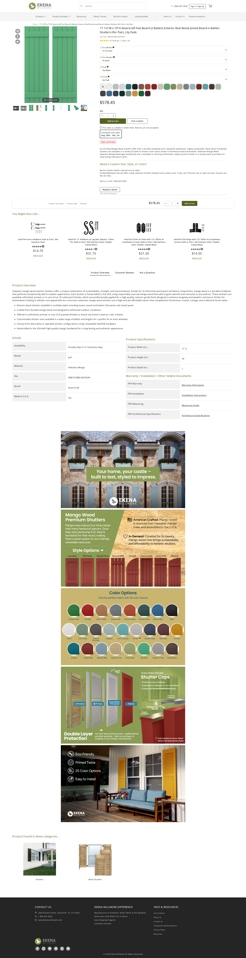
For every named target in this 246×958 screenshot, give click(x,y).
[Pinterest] (56, 948)
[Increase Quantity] (113, 116)
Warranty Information (193, 385)
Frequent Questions (197, 16)
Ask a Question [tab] (147, 272)
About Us (167, 16)
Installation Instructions (194, 395)
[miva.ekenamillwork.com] (40, 6)
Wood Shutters (95, 879)
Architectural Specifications (196, 415)
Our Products (159, 913)
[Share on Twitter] (17, 42)
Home (35, 24)
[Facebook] (37, 948)
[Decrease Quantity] (102, 116)
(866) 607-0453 (181, 6)
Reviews (83, 203)
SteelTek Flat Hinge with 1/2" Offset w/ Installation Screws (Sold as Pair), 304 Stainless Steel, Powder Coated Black (197, 242)
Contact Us (180, 16)
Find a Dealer (137, 121)
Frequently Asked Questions (165, 926)
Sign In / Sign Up (197, 6)
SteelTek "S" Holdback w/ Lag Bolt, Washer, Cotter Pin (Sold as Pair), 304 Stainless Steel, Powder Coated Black (91, 242)
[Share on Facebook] (17, 36)
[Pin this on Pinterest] (17, 31)
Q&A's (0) (126, 40)
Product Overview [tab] (100, 272)
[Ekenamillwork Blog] (62, 948)
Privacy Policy (159, 930)
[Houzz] (68, 948)
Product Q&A (71, 203)
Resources (158, 934)
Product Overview (56, 203)
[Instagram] (44, 948)
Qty (101, 111)
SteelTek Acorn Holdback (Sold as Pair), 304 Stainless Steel (38, 240)
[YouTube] (50, 948)
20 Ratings (114, 40)
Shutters (40, 879)
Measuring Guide (190, 405)
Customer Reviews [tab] (124, 272)
